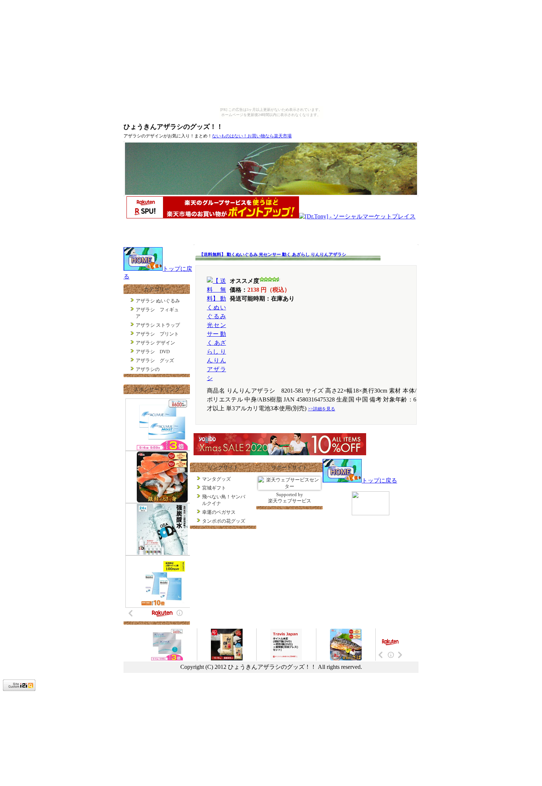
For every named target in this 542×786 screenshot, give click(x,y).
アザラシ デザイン (155, 342)
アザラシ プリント (157, 334)
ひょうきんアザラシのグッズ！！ (173, 126)
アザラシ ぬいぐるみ (158, 300)
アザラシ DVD (153, 351)
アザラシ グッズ (155, 360)
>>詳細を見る (321, 408)
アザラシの (148, 369)
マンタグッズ (216, 479)
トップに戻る (379, 480)
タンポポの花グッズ (223, 521)
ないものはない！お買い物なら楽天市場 (252, 135)
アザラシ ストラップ (158, 325)
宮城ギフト (214, 488)
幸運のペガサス (219, 512)
